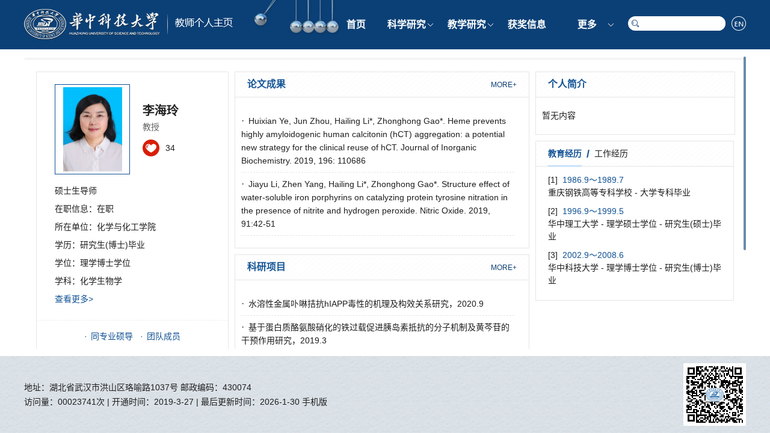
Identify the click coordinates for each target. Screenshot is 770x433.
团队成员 (163, 336)
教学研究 (467, 24)
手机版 (314, 402)
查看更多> (74, 299)
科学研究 (406, 24)
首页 (356, 24)
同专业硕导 (112, 336)
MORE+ (504, 85)
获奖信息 (527, 24)
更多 (587, 24)
